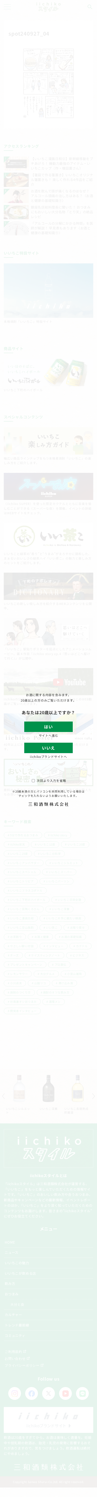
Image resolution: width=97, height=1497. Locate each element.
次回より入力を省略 (51, 780)
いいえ (48, 748)
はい (48, 727)
